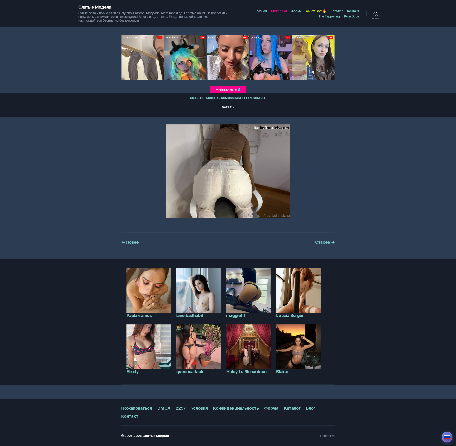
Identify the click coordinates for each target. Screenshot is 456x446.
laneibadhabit (189, 315)
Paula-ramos (139, 315)
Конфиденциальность (236, 408)
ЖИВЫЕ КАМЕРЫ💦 (228, 89)
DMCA (163, 408)
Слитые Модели (94, 7)
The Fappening (329, 16)
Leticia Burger (290, 315)
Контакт (353, 11)
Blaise (282, 371)
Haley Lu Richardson (246, 371)
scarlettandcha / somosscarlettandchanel (228, 98)
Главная (261, 11)
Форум (296, 11)
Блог (310, 408)
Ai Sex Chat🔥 (316, 11)
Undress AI (279, 11)
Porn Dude (351, 16)
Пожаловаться (136, 408)
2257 (181, 408)
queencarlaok (189, 371)
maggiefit (235, 315)
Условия (199, 408)
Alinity (132, 371)
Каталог (337, 11)
